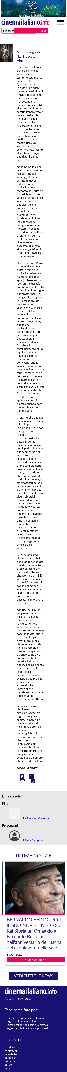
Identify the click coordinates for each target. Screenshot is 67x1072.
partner (9, 1064)
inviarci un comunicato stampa (25, 1018)
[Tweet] (31, 777)
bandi (8, 1068)
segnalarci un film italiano (21, 1021)
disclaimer (11, 1061)
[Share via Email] (23, 782)
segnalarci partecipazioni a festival (27, 1024)
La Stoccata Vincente (35, 818)
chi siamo (10, 1047)
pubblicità (10, 1057)
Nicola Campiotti (33, 840)
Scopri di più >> (35, 959)
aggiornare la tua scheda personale (27, 1028)
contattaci (11, 1050)
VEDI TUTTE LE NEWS (33, 975)
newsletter (11, 1054)
